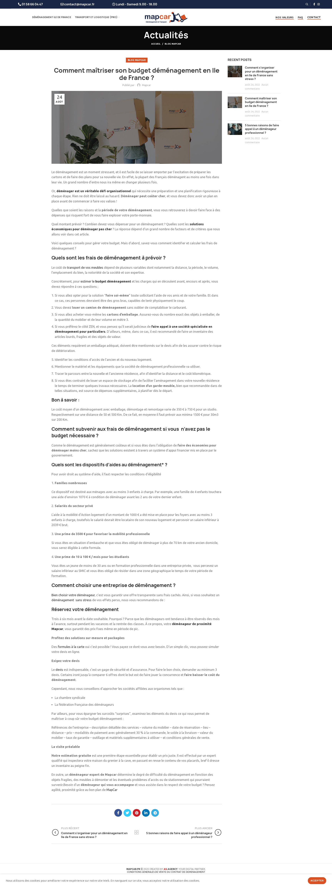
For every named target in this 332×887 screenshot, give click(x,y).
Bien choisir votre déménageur (73, 595)
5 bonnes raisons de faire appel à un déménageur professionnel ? (262, 129)
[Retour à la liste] (136, 832)
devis (59, 669)
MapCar (111, 789)
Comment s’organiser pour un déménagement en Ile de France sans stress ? (261, 73)
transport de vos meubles (85, 267)
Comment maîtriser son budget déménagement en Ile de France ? (261, 102)
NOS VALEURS (285, 17)
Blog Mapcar (173, 44)
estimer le (106, 281)
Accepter (317, 880)
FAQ (300, 17)
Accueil (156, 44)
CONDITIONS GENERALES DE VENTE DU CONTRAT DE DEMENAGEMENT (166, 872)
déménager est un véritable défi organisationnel (93, 191)
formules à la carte (71, 646)
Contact (314, 17)
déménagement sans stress (71, 600)
